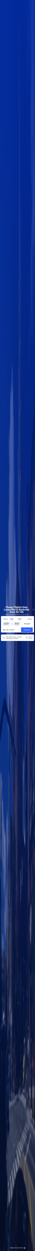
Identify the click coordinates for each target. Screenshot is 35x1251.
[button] (32, 2)
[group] (7, 624)
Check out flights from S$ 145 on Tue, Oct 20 (16, 614)
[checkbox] (30, 619)
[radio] (5, 619)
